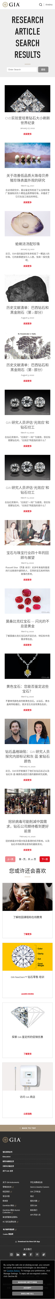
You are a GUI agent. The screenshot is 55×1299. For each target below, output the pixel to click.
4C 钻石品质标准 (9, 1222)
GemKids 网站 (8, 1206)
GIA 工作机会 (35, 1192)
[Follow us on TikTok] (43, 1254)
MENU (50, 4)
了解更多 (27, 934)
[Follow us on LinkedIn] (18, 1254)
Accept (27, 1287)
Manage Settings (27, 1282)
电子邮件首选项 (8, 1229)
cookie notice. (13, 1270)
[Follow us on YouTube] (24, 1254)
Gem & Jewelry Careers (39, 1187)
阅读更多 (27, 134)
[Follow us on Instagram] (30, 1254)
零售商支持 (7, 1187)
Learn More (27, 993)
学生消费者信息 (36, 1182)
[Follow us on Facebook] (11, 1254)
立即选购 (27, 1113)
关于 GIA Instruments (11, 1182)
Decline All (27, 1293)
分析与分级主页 (8, 1166)
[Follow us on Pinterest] (37, 1254)
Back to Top (29, 1128)
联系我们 (33, 1210)
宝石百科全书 (7, 1152)
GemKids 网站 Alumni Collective (11, 1211)
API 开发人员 (35, 1215)
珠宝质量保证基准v (10, 1217)
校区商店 (6, 1192)
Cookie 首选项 (8, 1234)
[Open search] (40, 4)
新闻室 (5, 1201)
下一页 (45, 859)
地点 (32, 1196)
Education (7, 1157)
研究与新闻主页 (8, 1161)
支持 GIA (33, 1206)
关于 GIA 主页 (8, 1171)
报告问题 (33, 1201)
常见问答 (6, 1196)
